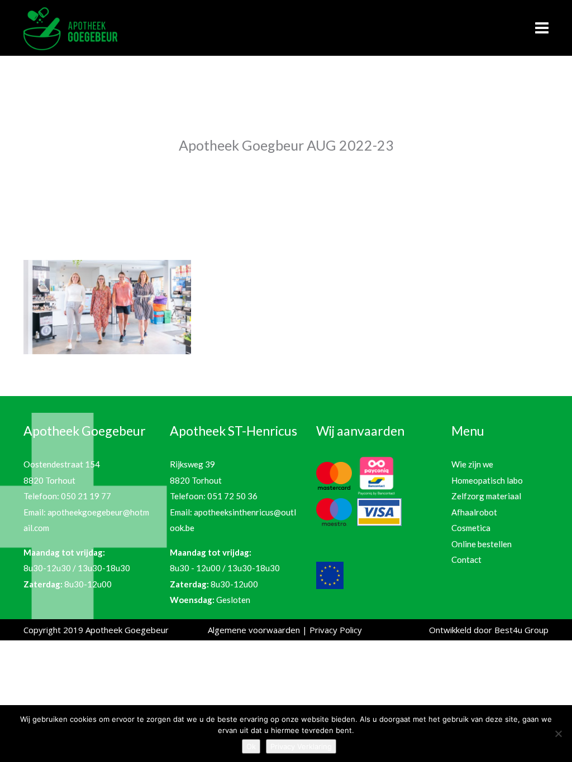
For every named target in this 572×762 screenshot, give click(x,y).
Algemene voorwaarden (254, 629)
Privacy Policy (335, 629)
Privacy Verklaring (301, 746)
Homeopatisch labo (487, 480)
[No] (558, 733)
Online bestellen (481, 544)
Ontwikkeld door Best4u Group (489, 629)
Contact (466, 559)
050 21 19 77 (86, 496)
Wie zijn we (472, 464)
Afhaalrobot (474, 512)
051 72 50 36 (232, 496)
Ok (251, 746)
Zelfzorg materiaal (486, 496)
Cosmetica (470, 528)
